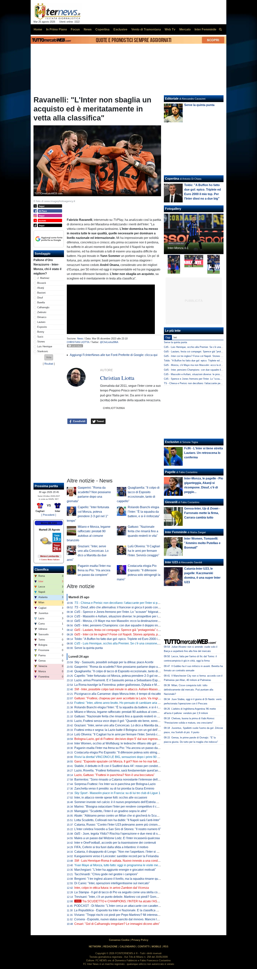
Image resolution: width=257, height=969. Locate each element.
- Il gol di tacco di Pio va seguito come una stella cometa (119, 892)
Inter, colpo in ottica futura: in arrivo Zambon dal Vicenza (111, 887)
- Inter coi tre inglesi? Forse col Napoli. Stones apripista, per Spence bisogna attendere (135, 634)
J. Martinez (43, 278)
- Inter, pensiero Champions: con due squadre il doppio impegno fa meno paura (130, 625)
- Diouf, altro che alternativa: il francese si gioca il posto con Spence (121, 607)
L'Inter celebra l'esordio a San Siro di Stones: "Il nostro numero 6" (117, 829)
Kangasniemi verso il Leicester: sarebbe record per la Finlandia (116, 856)
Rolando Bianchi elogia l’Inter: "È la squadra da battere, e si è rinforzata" (144, 512)
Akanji (40, 287)
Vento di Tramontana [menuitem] (146, 29)
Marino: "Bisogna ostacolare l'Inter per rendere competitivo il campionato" (123, 806)
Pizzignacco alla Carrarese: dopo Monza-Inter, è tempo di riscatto (117, 693)
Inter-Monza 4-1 (178, 248)
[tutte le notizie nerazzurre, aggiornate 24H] (57, 11)
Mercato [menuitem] (185, 29)
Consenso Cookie (119, 940)
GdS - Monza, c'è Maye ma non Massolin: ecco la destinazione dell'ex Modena (207, 365)
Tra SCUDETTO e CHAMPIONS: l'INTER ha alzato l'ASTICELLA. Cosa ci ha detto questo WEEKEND (147, 901)
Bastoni (41, 292)
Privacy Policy (140, 940)
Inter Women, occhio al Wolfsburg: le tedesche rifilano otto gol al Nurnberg (123, 743)
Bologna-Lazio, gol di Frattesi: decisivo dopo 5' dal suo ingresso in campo (123, 738)
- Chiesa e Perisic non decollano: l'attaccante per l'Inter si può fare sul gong (126, 602)
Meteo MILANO (49, 523)
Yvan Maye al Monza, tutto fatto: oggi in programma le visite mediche (119, 865)
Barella (41, 302)
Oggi (167, 337)
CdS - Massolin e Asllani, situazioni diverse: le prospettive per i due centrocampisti (209, 374)
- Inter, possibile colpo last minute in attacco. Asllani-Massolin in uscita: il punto (129, 689)
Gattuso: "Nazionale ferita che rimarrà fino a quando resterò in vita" (143, 531)
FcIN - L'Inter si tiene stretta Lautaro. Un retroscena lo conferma (203, 453)
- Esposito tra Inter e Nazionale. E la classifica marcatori (121, 910)
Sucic (40, 336)
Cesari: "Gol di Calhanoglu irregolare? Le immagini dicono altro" (117, 923)
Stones (41, 341)
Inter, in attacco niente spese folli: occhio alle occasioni (110, 797)
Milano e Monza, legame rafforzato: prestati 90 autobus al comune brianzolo (124, 711)
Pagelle (170, 472)
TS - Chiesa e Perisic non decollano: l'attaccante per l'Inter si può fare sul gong (207, 383)
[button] (48, 357)
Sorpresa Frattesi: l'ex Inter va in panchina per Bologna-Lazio (115, 784)
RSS (165, 946)
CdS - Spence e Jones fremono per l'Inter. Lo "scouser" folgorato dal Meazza (206, 378)
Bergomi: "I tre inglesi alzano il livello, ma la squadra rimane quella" (119, 878)
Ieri (175, 337)
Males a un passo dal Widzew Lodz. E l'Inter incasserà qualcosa (117, 838)
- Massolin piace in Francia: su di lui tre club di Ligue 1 (117, 793)
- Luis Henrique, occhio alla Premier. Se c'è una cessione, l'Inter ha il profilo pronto (132, 643)
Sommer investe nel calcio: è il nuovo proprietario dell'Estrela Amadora (121, 802)
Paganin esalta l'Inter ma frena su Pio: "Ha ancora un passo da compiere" (94, 570)
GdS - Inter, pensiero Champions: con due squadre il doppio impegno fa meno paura (209, 369)
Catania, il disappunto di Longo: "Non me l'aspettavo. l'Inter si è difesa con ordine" (128, 851)
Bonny (40, 331)
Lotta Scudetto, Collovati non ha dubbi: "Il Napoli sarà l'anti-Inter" (117, 820)
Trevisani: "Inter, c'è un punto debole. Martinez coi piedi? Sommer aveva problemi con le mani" (137, 896)
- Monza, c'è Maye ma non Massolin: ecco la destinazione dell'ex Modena (126, 620)
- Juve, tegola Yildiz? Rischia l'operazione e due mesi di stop (118, 833)
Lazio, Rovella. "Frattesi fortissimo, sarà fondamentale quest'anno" (118, 770)
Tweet (100, 421)
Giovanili (171, 502)
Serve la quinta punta (88, 648)
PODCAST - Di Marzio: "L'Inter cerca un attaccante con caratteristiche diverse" (126, 905)
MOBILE (156, 946)
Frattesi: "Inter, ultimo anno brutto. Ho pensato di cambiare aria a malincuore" (125, 702)
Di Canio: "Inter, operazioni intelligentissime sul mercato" (112, 883)
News (80, 338)
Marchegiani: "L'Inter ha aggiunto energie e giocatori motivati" (115, 869)
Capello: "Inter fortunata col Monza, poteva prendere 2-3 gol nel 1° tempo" (123, 675)
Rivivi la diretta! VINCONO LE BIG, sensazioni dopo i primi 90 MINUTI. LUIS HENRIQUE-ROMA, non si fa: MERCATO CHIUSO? (160, 757)
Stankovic (42, 351)
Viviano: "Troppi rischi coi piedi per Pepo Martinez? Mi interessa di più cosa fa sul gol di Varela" (137, 914)
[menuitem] (220, 29)
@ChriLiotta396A (109, 342)
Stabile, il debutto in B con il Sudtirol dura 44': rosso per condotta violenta (122, 766)
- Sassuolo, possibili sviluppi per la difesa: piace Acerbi (113, 662)
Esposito (42, 327)
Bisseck (41, 283)
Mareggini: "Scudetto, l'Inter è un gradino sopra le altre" (111, 811)
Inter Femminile (176, 532)
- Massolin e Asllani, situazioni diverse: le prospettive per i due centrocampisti (129, 616)
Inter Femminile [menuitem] (205, 29)
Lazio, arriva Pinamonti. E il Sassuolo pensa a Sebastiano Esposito (119, 680)
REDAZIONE (110, 946)
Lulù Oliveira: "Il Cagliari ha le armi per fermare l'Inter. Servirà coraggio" (144, 551)
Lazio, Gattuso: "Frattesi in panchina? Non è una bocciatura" (114, 775)
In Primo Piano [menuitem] (56, 29)
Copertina (172, 178)
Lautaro (41, 322)
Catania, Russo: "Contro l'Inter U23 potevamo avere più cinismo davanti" (122, 824)
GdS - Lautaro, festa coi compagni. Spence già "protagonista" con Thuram (204, 351)
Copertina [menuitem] (102, 29)
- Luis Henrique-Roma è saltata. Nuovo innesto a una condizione (120, 860)
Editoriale (172, 98)
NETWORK (95, 946)
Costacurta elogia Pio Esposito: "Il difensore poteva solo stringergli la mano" (125, 752)
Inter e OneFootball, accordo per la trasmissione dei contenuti (115, 842)
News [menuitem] (88, 29)
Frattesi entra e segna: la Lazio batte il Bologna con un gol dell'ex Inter (121, 729)
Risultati (48, 363)
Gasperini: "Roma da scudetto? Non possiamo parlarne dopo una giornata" (124, 666)
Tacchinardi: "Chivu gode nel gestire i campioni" (106, 874)
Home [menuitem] (38, 29)
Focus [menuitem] (75, 29)
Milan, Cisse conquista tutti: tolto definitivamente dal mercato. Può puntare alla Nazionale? (188, 689)
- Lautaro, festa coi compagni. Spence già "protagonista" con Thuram (123, 629)
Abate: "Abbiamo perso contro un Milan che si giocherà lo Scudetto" (119, 815)
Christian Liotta (78, 342)
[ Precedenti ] (48, 514)
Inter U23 (171, 562)
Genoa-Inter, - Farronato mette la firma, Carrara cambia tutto (202, 513)
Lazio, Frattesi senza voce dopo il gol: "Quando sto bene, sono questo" (121, 720)
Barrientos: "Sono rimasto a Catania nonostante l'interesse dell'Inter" (119, 779)
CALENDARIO (128, 946)
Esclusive (172, 442)
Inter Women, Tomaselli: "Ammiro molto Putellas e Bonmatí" (202, 543)
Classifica (42, 569)
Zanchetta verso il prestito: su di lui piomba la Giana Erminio (114, 788)
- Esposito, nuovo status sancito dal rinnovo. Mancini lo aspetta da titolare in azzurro (135, 919)
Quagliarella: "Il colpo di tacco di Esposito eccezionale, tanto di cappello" (122, 671)
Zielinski (41, 312)
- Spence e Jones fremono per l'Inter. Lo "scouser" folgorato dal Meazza (125, 611)
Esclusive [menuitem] (120, 29)
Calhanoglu (43, 307)
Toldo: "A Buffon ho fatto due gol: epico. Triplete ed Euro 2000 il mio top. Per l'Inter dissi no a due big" (141, 638)
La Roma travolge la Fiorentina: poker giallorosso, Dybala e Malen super (122, 684)
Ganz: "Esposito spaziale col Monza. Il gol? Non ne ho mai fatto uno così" (123, 761)
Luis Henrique (44, 346)
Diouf (40, 297)
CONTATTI (144, 946)
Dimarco (41, 317)
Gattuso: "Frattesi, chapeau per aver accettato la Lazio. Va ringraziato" (120, 698)
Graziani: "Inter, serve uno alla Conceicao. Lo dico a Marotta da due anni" (123, 725)
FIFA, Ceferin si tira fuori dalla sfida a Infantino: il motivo (111, 847)
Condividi (78, 421)
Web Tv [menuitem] (170, 29)
